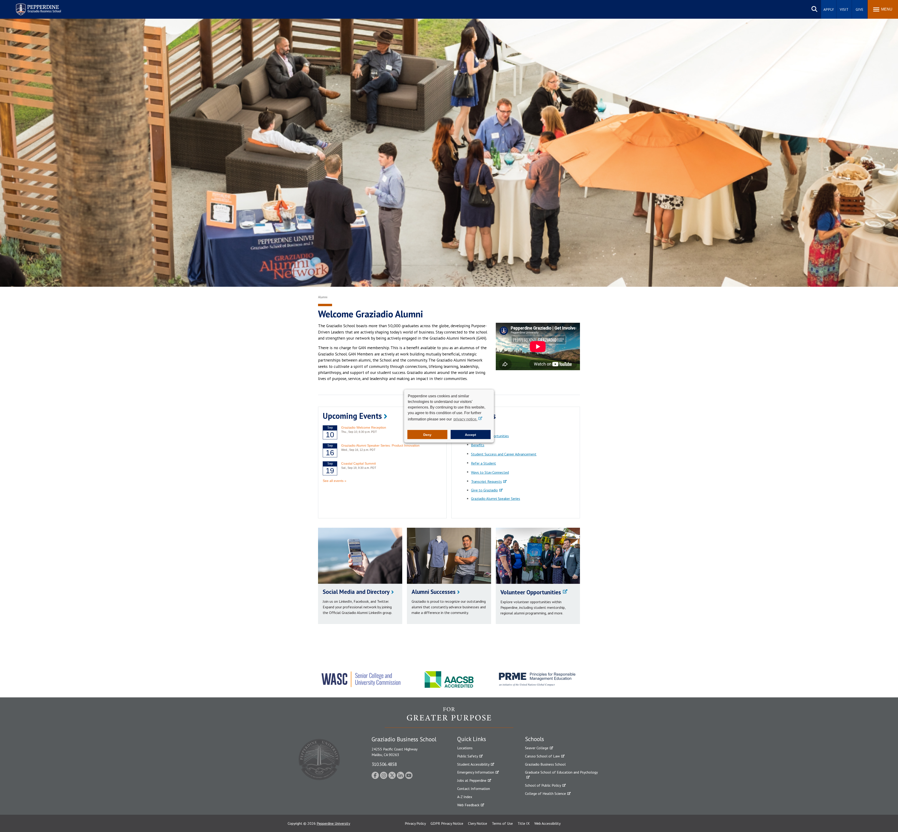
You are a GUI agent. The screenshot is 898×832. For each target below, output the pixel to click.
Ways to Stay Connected (490, 472)
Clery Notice (477, 823)
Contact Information (473, 788)
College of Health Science (545, 793)
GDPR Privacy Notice (447, 823)
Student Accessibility (473, 764)
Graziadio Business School (545, 764)
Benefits (477, 445)
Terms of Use (502, 823)
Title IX (524, 823)
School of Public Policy (543, 785)
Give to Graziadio (484, 490)
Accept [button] (470, 434)
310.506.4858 (384, 764)
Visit (844, 9)
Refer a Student (483, 463)
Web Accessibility (547, 823)
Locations (465, 748)
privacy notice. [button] (465, 419)
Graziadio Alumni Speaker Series (495, 498)
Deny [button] (427, 434)
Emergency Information (475, 772)
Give (859, 9)
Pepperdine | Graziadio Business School (32, 6)
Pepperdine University (333, 823)
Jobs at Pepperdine (471, 780)
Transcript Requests (486, 481)
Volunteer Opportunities (530, 592)
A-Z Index (464, 796)
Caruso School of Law (542, 756)
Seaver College (536, 748)
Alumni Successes (434, 591)
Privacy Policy (415, 823)
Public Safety (467, 756)
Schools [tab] (534, 739)
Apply (828, 9)
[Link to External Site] (449, 717)
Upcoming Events (352, 416)
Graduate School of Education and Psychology (561, 772)
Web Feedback (468, 805)
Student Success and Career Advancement (503, 454)
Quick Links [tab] (471, 739)
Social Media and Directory (356, 591)
